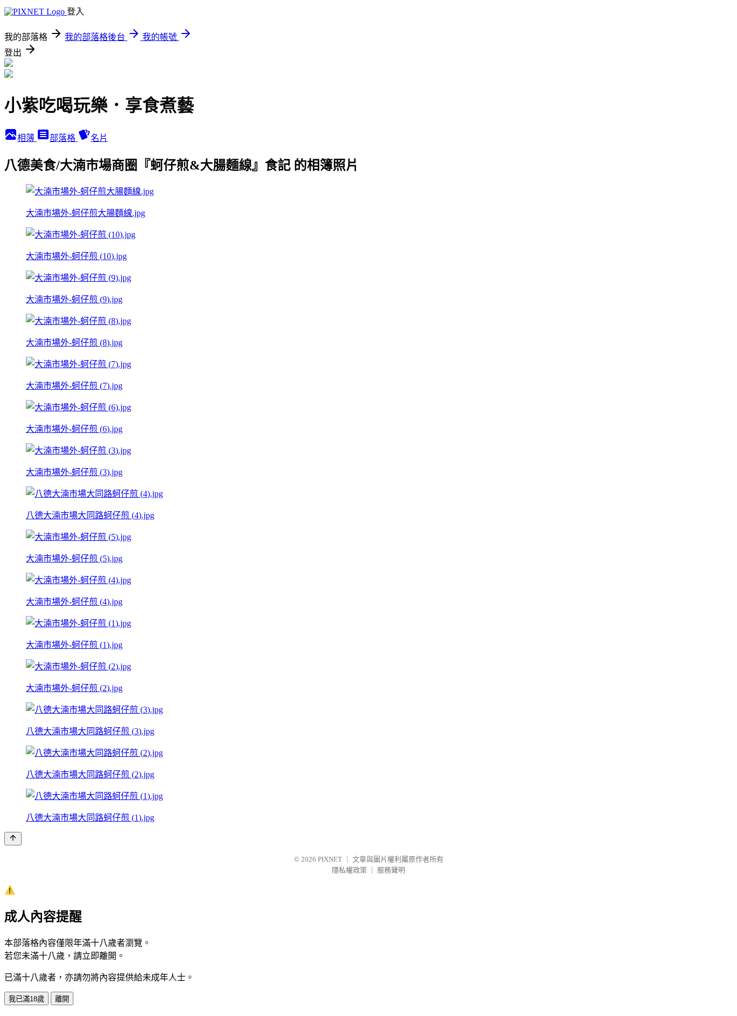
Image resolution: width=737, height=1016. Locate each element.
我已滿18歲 (26, 999)
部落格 (64, 138)
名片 (99, 138)
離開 (62, 999)
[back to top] (13, 838)
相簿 (27, 138)
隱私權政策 (349, 870)
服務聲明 (391, 870)
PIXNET (330, 859)
